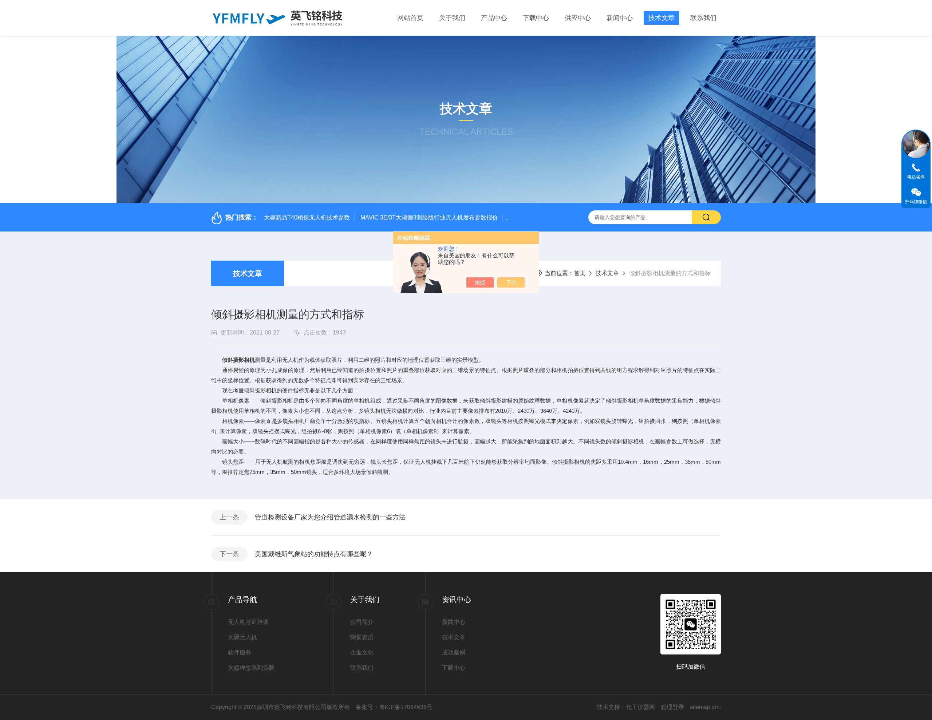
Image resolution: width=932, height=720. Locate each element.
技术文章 (661, 17)
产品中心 (494, 17)
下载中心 (536, 17)
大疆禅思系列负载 (251, 668)
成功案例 (453, 652)
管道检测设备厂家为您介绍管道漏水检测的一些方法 (330, 517)
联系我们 (703, 17)
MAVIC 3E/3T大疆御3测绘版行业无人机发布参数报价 (429, 217)
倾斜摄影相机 (238, 360)
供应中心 (578, 17)
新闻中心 (620, 17)
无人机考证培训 (248, 622)
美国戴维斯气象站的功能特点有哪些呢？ (314, 554)
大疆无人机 (242, 637)
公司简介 (362, 622)
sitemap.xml (705, 707)
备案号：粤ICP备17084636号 (394, 707)
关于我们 (452, 17)
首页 (579, 273)
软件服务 (239, 652)
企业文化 (362, 652)
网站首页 (410, 17)
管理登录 (672, 707)
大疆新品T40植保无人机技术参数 (307, 217)
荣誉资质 (362, 637)
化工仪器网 (640, 707)
